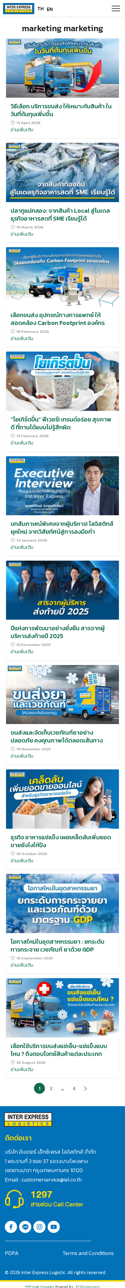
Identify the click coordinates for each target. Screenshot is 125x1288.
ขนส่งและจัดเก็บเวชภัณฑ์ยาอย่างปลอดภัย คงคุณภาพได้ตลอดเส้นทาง (57, 736)
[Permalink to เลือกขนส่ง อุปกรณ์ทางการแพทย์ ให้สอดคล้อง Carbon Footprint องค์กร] (62, 276)
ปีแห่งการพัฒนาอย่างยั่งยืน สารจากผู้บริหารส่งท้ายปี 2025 (58, 632)
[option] (50, 9)
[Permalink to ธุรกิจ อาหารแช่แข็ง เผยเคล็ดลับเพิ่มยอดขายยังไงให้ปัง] (62, 798)
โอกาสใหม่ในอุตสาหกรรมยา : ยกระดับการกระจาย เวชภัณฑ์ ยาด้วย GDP (57, 945)
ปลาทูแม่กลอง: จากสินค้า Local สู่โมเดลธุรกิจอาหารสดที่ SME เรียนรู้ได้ (60, 214)
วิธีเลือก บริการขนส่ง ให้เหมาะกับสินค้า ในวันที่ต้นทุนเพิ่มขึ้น (61, 110)
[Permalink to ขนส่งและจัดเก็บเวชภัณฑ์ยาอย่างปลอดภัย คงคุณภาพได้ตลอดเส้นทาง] (62, 694)
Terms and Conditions (88, 1253)
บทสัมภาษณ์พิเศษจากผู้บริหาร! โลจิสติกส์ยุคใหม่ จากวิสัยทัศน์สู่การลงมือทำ (62, 527)
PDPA (12, 1253)
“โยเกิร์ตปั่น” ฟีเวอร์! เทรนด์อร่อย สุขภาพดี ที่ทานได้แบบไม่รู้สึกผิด (61, 423)
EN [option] (50, 9)
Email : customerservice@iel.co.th (43, 1179)
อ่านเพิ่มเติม (22, 129)
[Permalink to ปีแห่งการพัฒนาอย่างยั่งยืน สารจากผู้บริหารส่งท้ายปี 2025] (62, 589)
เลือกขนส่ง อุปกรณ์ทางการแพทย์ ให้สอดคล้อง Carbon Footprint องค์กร (58, 318)
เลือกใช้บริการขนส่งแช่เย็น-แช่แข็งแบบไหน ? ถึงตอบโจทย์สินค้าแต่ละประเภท (59, 1049)
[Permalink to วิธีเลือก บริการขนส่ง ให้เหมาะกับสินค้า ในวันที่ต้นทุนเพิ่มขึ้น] (62, 67)
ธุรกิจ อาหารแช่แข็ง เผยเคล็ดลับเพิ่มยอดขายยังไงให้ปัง (61, 841)
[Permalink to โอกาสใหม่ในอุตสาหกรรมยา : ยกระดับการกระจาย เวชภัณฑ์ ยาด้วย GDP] (62, 902)
